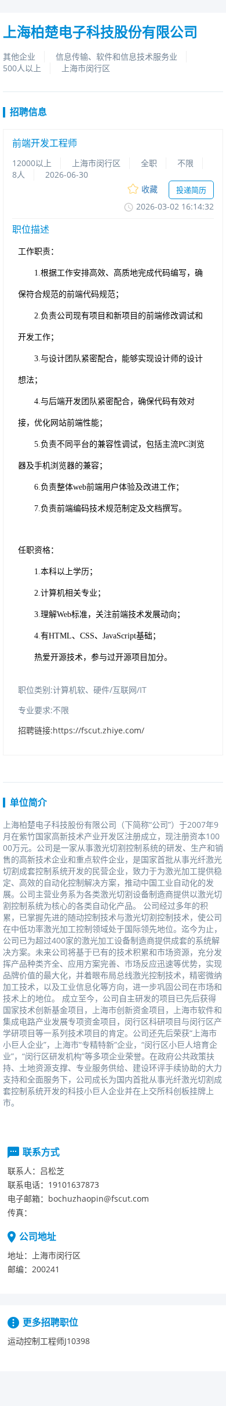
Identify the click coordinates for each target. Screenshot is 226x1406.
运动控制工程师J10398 (49, 1340)
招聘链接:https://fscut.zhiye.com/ (81, 730)
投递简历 (191, 190)
